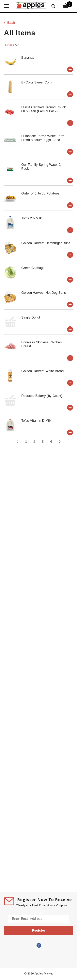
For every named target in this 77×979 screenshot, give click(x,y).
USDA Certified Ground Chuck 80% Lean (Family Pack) (43, 109)
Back (10, 23)
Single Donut (30, 317)
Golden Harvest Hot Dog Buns (43, 293)
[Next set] (59, 441)
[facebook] (38, 945)
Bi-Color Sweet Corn (36, 82)
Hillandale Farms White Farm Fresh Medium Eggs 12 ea (42, 138)
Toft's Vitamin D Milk (36, 420)
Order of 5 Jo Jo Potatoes (40, 193)
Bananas (27, 57)
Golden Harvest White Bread (42, 371)
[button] (70, 69)
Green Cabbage (32, 268)
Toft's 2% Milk (31, 218)
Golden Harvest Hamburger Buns (45, 243)
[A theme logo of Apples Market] (31, 4)
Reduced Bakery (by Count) (41, 396)
